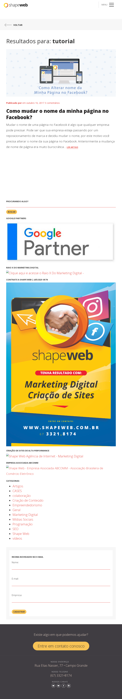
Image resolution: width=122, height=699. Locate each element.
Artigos (18, 486)
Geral (16, 510)
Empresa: (17, 595)
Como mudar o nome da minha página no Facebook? (57, 114)
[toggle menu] (111, 3)
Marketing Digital (25, 514)
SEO (15, 529)
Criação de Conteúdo (28, 500)
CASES (17, 491)
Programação (23, 524)
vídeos (17, 538)
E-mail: (15, 578)
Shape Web (21, 533)
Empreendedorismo (27, 505)
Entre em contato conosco (61, 646)
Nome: (15, 562)
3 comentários (52, 102)
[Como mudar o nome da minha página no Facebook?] (61, 75)
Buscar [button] (11, 212)
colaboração (22, 495)
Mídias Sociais (23, 519)
